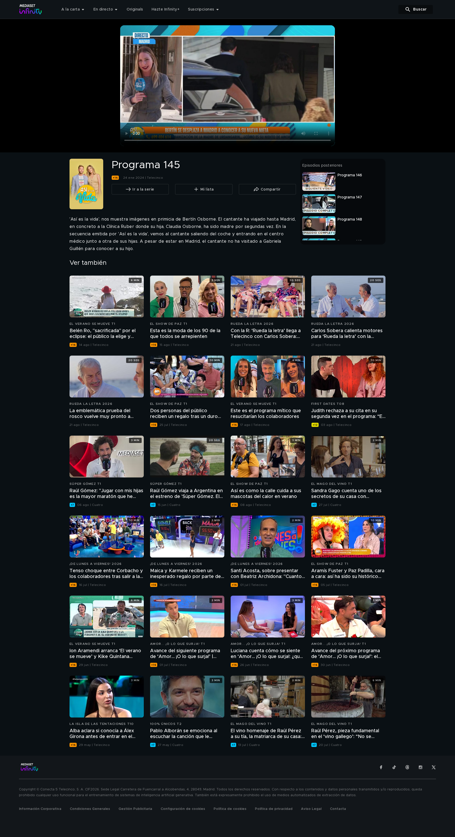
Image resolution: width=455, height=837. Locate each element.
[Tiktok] (394, 767)
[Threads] (407, 767)
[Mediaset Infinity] (30, 9)
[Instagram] (420, 767)
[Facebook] (381, 767)
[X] (433, 767)
